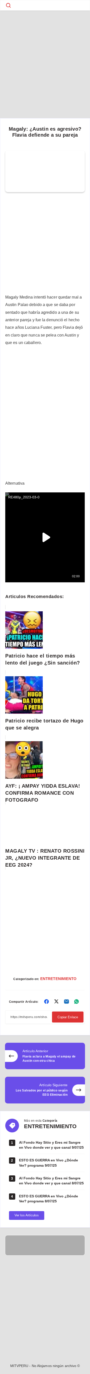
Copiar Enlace (68, 1017)
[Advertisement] (45, 57)
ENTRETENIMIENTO (58, 979)
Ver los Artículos (26, 1215)
